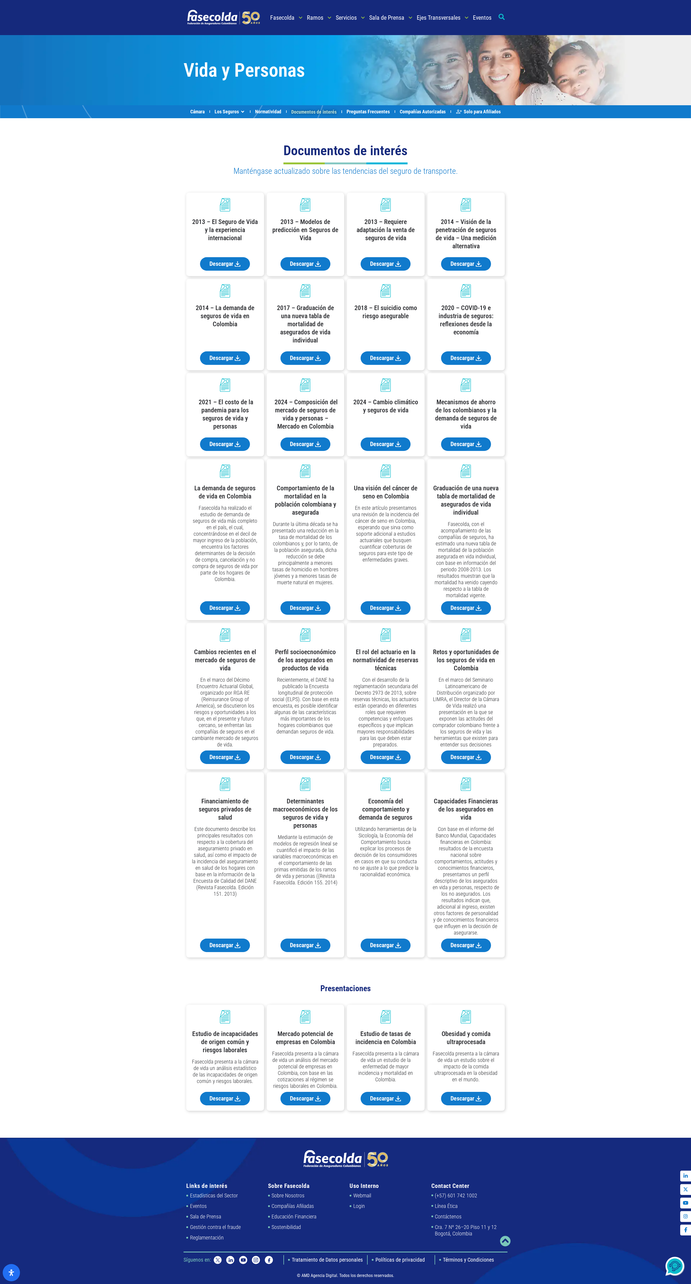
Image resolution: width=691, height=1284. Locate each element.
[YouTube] (685, 1203)
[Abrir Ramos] (329, 17)
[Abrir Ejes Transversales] (467, 17)
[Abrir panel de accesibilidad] (11, 1272)
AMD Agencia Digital (319, 1275)
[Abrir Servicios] (363, 17)
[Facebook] (685, 1230)
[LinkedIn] (685, 1176)
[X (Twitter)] (685, 1189)
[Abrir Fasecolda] (301, 17)
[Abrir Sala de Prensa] (410, 17)
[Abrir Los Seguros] (242, 111)
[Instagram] (685, 1216)
